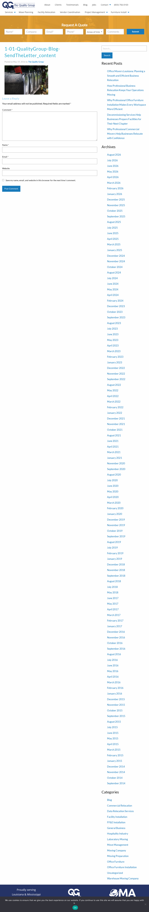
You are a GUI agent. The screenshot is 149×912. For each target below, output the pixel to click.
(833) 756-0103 (121, 4)
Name (5, 145)
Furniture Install (119, 12)
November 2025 (116, 205)
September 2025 (116, 216)
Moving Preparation (117, 856)
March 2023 (113, 351)
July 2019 (112, 547)
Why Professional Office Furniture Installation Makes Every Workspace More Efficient (126, 105)
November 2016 (116, 637)
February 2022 (115, 407)
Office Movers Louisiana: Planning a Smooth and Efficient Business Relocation (126, 76)
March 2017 (113, 615)
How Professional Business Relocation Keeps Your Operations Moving (125, 90)
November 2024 (116, 261)
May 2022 (112, 390)
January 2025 (114, 250)
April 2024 (113, 294)
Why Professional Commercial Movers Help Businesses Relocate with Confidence (125, 134)
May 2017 (112, 603)
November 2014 (116, 772)
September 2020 (116, 469)
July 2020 (112, 480)
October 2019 (115, 530)
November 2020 (116, 463)
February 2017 (115, 620)
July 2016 (112, 659)
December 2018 (116, 564)
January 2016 (114, 693)
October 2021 (115, 429)
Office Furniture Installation (122, 867)
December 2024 (116, 255)
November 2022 (116, 373)
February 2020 (115, 508)
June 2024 (112, 283)
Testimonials (72, 4)
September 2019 (116, 536)
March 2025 (113, 244)
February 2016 (115, 687)
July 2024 (112, 278)
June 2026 (112, 165)
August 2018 (114, 581)
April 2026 (113, 177)
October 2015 (115, 710)
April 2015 (113, 744)
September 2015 (116, 716)
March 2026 (113, 182)
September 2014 (116, 783)
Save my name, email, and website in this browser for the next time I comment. (41, 180)
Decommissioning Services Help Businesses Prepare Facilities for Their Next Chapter (124, 119)
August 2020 (114, 474)
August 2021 (114, 435)
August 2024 (114, 272)
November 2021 (116, 424)
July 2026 (112, 160)
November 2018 (116, 570)
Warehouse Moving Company (123, 878)
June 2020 (112, 485)
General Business (116, 828)
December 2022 (116, 367)
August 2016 (114, 654)
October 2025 (115, 210)
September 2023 (116, 317)
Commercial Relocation (119, 805)
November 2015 (116, 704)
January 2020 (114, 513)
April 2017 (113, 609)
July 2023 (112, 328)
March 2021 (113, 452)
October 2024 (115, 267)
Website (6, 168)
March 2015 (113, 749)
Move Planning (26, 12)
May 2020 (112, 491)
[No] (145, 904)
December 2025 (116, 199)
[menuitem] (47, 4)
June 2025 (112, 233)
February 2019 (115, 553)
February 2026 (115, 188)
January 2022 (114, 412)
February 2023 (115, 356)
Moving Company (116, 850)
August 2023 (114, 323)
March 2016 (113, 682)
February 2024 (115, 300)
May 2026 (112, 171)
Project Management (95, 12)
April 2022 (113, 396)
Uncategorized (115, 872)
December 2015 (116, 699)
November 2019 (116, 525)
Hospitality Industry (117, 833)
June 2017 (112, 598)
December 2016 (116, 631)
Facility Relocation (46, 12)
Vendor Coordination (70, 12)
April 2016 (113, 676)
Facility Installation (117, 816)
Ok (75, 907)
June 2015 (112, 732)
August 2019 (114, 542)
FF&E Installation (116, 822)
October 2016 (115, 643)
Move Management (117, 844)
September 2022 (116, 379)
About (47, 4)
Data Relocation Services (120, 811)
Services (9, 12)
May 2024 (112, 289)
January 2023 (114, 362)
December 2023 (116, 306)
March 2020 (113, 502)
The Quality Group (36, 62)
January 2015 (114, 760)
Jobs (94, 4)
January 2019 (114, 558)
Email (5, 156)
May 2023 (112, 339)
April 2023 (113, 345)
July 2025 (112, 227)
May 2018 (112, 592)
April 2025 (113, 238)
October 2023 (115, 311)
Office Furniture (115, 861)
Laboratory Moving (117, 839)
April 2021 (113, 446)
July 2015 (112, 727)
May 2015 (112, 738)
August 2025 (114, 221)
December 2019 (116, 519)
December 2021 (116, 418)
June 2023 (112, 334)
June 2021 (112, 440)
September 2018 (116, 575)
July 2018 (112, 586)
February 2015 (115, 755)
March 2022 (113, 401)
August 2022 (114, 384)
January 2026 (114, 194)
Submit (135, 31)
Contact (104, 4)
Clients (58, 4)
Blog (85, 4)
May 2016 (112, 671)
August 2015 (114, 721)
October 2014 (115, 777)
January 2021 (114, 457)
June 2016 (112, 665)
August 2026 (114, 154)
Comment (7, 110)
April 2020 (113, 497)
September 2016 (116, 648)
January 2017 (114, 626)
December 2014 (116, 766)
